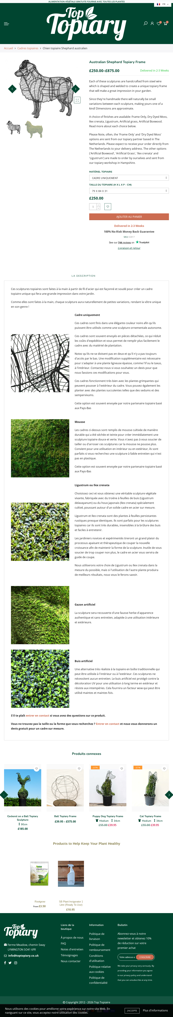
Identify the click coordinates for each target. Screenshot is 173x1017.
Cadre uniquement (105, 178)
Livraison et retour (129, 248)
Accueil (8, 48)
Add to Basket (40, 877)
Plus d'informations (155, 1010)
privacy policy (130, 975)
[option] (44, 89)
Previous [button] (12, 88)
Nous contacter (71, 961)
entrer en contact (37, 715)
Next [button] (75, 88)
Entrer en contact (107, 724)
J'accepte (132, 1010)
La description (83, 275)
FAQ (63, 943)
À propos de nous (72, 937)
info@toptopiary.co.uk (23, 955)
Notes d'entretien (72, 949)
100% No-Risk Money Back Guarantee (129, 231)
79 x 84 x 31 (100, 191)
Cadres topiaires (27, 48)
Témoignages (69, 955)
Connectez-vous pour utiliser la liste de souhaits (107, 206)
